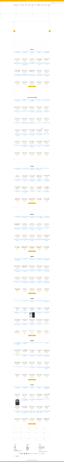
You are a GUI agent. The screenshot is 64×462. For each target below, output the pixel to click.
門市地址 (15, 447)
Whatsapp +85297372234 (41, 446)
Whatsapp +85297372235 (41, 447)
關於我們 (15, 446)
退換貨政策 (27, 448)
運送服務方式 (27, 447)
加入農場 (15, 448)
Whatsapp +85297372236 (41, 448)
